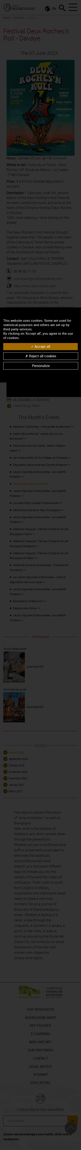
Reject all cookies (42, 356)
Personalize (41, 365)
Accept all (42, 346)
